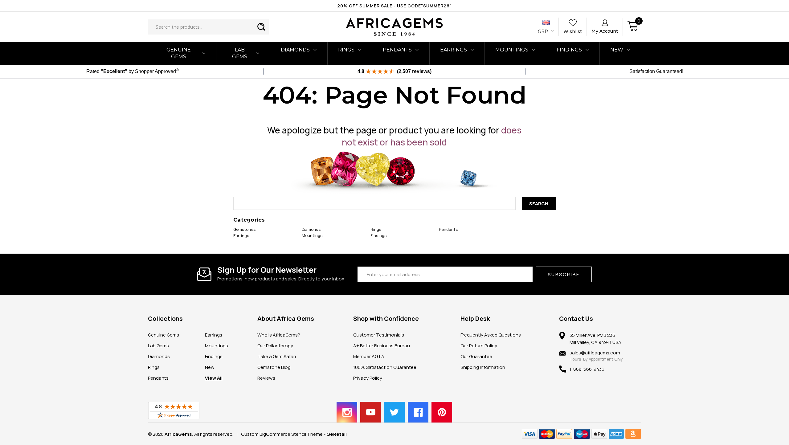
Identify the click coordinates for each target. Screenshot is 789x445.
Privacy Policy (367, 378)
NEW (616, 50)
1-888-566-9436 (587, 369)
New (210, 367)
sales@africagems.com (595, 352)
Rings (346, 50)
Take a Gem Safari (276, 356)
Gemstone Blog (274, 367)
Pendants (397, 50)
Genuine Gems (178, 53)
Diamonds (295, 50)
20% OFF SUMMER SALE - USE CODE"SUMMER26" (394, 6)
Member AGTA (368, 356)
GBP (543, 31)
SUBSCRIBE (564, 274)
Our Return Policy (478, 345)
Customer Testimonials (378, 335)
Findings (569, 50)
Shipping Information (482, 367)
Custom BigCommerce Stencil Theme (282, 434)
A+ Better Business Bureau (381, 345)
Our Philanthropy (275, 345)
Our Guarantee (476, 356)
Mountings (511, 50)
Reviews (266, 378)
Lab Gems (239, 53)
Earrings (453, 50)
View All (214, 378)
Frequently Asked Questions (490, 335)
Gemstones (244, 229)
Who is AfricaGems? (278, 335)
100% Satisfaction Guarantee (384, 367)
